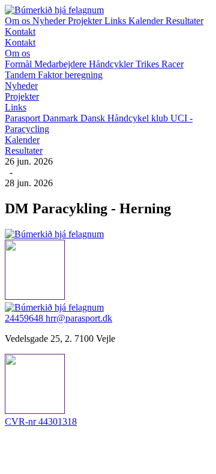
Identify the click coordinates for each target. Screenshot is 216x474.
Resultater (184, 21)
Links (116, 21)
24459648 (25, 318)
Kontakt (20, 31)
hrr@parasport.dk (79, 318)
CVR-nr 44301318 (41, 421)
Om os (18, 21)
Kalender (147, 21)
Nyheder (50, 21)
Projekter (86, 21)
